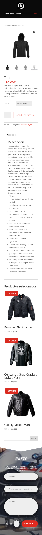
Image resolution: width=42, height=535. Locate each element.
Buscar (34, 438)
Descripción (11, 135)
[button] (34, 32)
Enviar (28, 524)
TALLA (7, 104)
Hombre (12, 25)
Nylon (18, 25)
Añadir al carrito (25, 114)
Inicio (6, 25)
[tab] (21, 135)
